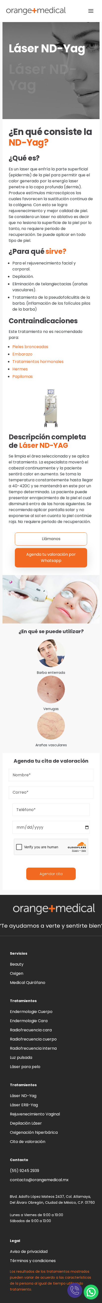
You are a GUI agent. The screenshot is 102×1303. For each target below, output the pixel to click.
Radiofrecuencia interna (33, 1048)
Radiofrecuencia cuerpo (33, 1039)
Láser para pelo (25, 1067)
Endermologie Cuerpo (31, 1011)
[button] (91, 1292)
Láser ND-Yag (23, 1096)
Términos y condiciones (33, 1261)
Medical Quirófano (27, 982)
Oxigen (16, 973)
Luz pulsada (21, 1057)
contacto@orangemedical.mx (39, 1180)
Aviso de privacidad (29, 1251)
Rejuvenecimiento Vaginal (35, 1114)
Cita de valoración (27, 1141)
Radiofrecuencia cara (31, 1030)
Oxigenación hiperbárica (34, 1132)
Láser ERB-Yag (24, 1105)
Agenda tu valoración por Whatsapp (51, 557)
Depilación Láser (26, 1123)
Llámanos (51, 539)
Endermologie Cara (29, 1021)
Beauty (17, 964)
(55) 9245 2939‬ (24, 1170)
